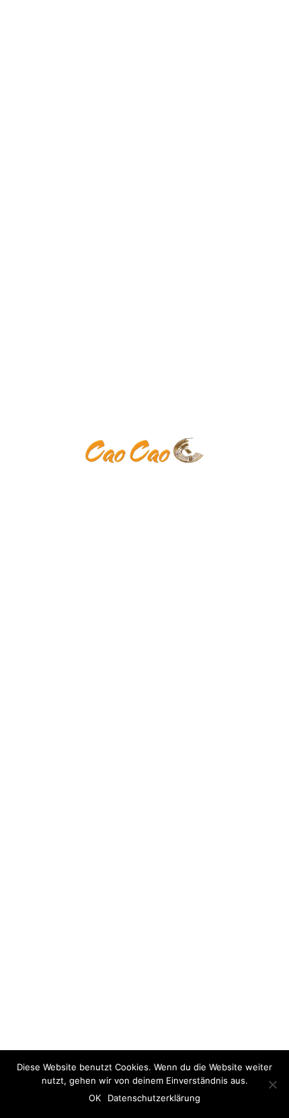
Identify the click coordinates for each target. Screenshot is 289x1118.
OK (95, 1097)
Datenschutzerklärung (154, 1097)
